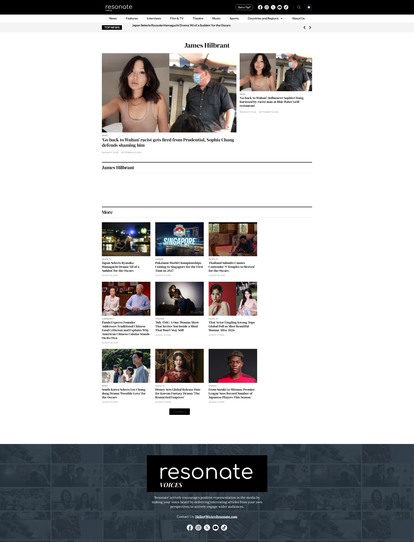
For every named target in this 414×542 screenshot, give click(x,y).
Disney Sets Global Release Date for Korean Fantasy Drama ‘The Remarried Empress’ (177, 393)
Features (132, 18)
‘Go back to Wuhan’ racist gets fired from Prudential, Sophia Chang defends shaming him (168, 142)
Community (108, 319)
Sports (234, 18)
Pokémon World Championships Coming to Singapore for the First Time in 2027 (179, 267)
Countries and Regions (263, 18)
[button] (304, 28)
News (113, 18)
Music (216, 18)
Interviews (154, 18)
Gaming (159, 259)
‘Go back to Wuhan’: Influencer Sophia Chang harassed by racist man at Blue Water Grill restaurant (272, 102)
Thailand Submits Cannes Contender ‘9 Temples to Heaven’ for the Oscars (232, 267)
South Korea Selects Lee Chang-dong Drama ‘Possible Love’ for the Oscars (124, 393)
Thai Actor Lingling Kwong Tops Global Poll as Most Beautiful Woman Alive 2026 (232, 326)
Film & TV (177, 18)
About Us (298, 18)
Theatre (198, 18)
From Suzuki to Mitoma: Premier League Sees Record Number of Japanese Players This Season (232, 393)
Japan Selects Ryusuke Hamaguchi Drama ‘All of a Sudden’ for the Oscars (181, 25)
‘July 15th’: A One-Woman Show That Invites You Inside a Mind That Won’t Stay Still (177, 326)
